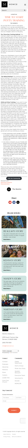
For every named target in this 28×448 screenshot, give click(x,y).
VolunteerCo (19, 378)
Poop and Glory (5, 184)
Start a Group (19, 366)
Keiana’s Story (12, 260)
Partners (5, 369)
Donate (17, 381)
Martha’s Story (13, 309)
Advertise (5, 367)
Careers (4, 375)
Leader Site (6, 378)
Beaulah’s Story (13, 231)
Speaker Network (17, 371)
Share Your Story (20, 368)
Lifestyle (14, 14)
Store (4, 372)
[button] (25, 4)
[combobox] (12, 10)
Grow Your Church (5, 381)
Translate (14, 352)
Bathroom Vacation (6, 182)
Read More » (7, 239)
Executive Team (20, 375)
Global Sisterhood (18, 362)
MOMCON (18, 383)
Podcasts (5, 364)
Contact (5, 361)
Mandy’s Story (12, 278)
